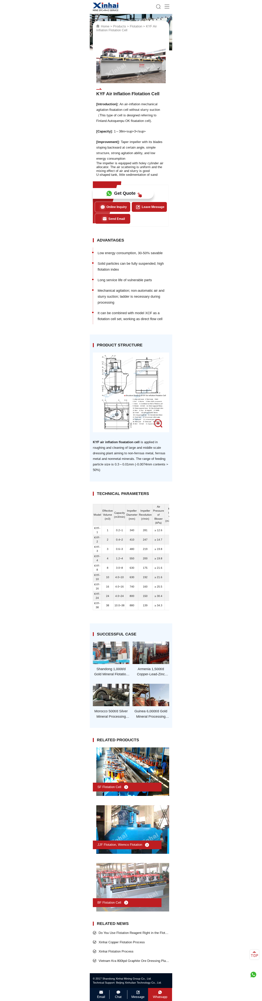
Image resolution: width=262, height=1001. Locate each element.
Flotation (136, 26)
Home (105, 26)
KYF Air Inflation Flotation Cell (126, 28)
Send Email (116, 218)
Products (119, 26)
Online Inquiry (116, 207)
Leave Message (153, 207)
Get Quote (125, 193)
